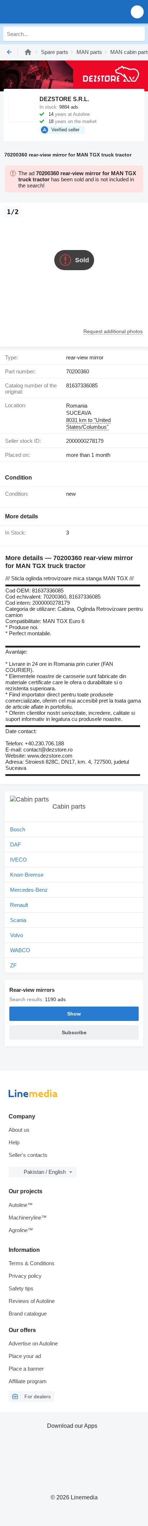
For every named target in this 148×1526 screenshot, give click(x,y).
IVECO (18, 860)
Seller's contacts (28, 1155)
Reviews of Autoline (32, 1301)
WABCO (20, 950)
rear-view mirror (84, 357)
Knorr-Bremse (26, 875)
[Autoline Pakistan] (46, 11)
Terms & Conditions (32, 1263)
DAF (15, 844)
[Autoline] (28, 51)
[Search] (137, 34)
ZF (13, 965)
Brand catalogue (28, 1314)
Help (14, 1142)
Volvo (16, 935)
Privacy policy (25, 1276)
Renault (19, 905)
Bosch (17, 829)
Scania (18, 920)
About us (19, 1130)
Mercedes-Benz (29, 890)
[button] (137, 11)
